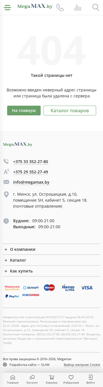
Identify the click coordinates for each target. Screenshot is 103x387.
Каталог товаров (70, 110)
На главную (24, 110)
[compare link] (77, 7)
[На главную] (35, 6)
